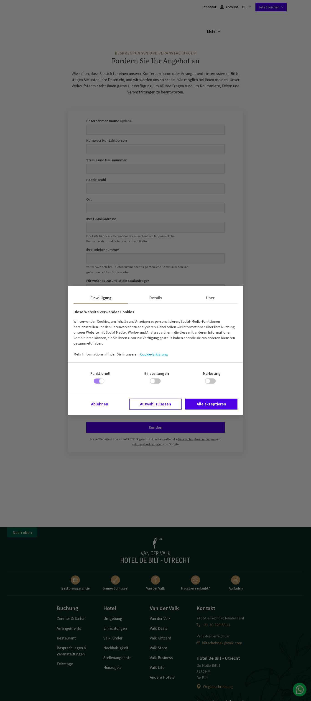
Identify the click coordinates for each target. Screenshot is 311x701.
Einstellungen (156, 373)
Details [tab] (155, 297)
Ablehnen (99, 404)
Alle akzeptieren (211, 404)
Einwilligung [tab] (101, 297)
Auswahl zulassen (155, 404)
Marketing (212, 373)
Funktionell (100, 373)
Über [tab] (210, 297)
